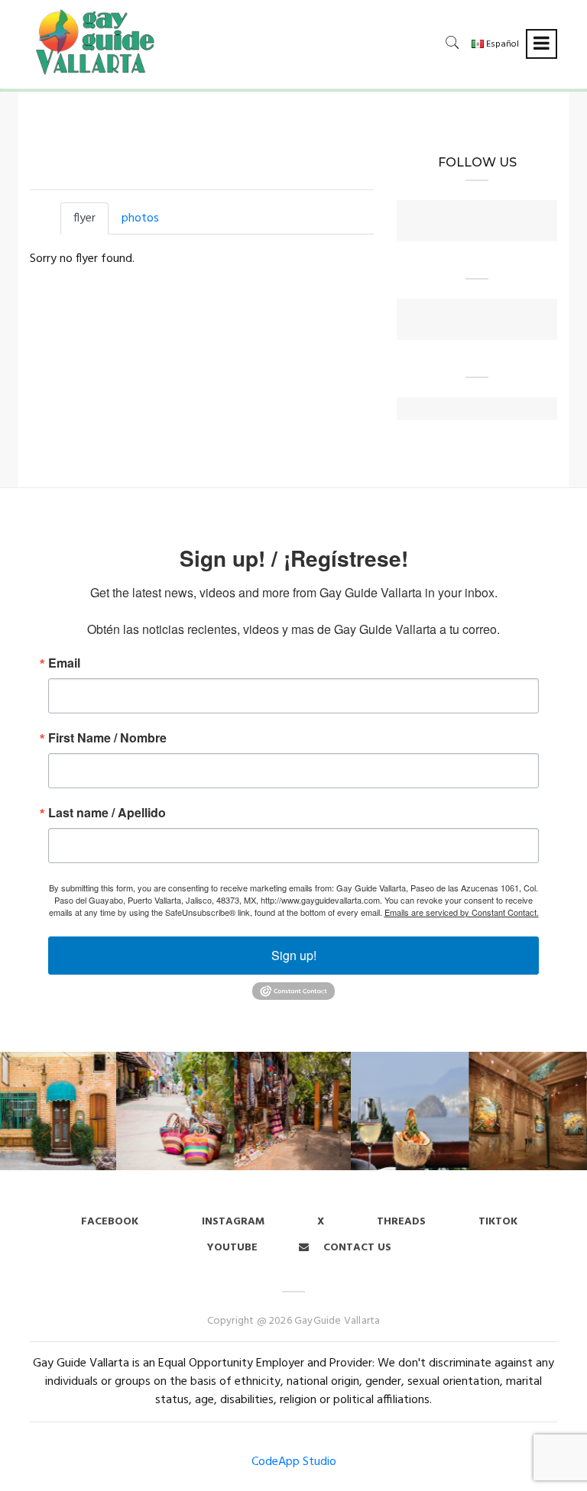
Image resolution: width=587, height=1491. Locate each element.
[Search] (452, 42)
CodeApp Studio (293, 1462)
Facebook (109, 1222)
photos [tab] (140, 218)
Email (64, 663)
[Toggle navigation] (541, 44)
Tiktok (497, 1222)
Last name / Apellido (107, 813)
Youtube (232, 1248)
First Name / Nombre (107, 738)
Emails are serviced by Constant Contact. (461, 912)
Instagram (231, 1222)
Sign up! (293, 955)
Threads (401, 1222)
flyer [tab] (84, 218)
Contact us (355, 1248)
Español (501, 44)
